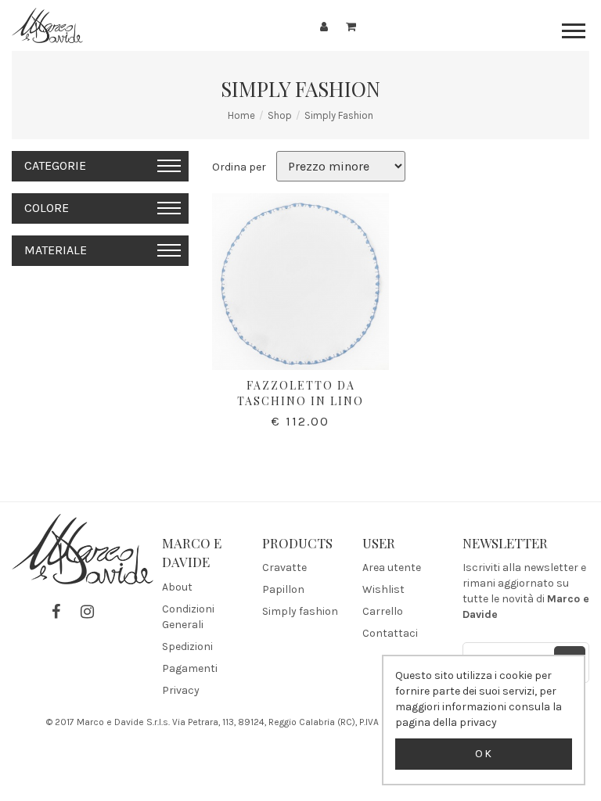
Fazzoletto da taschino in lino (300, 393)
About (177, 587)
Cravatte (284, 567)
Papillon (283, 589)
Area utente (391, 567)
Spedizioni (187, 646)
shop (280, 115)
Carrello (382, 611)
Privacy (181, 690)
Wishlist (383, 589)
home (241, 115)
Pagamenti (190, 668)
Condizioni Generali (188, 616)
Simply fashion (338, 115)
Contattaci (390, 633)
